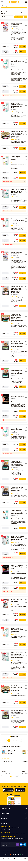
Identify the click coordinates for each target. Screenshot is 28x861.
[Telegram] (24, 844)
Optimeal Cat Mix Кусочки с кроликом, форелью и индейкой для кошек (17, 191)
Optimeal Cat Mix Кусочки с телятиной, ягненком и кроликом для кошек (17, 538)
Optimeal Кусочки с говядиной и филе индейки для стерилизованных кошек (17, 105)
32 (19, 740)
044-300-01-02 (5, 832)
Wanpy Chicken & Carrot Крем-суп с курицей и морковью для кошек (12, 753)
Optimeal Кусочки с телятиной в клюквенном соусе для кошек (17, 220)
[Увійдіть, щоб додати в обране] (26, 23)
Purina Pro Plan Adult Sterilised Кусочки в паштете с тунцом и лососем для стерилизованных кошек (17, 317)
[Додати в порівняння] (26, 26)
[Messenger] (21, 844)
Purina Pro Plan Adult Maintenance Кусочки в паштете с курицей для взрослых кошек (17, 688)
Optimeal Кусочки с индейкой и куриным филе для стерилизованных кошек (17, 62)
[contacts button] (26, 2)
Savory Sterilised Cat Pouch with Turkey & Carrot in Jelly (17, 395)
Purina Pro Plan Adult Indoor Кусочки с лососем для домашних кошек (17, 489)
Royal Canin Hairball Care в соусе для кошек (17, 600)
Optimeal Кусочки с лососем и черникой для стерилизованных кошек (17, 512)
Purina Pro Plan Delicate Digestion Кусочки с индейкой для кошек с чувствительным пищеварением (17, 289)
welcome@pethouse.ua (8, 836)
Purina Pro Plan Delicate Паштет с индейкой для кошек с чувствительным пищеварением (17, 134)
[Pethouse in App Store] (20, 790)
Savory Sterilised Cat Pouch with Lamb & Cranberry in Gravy (17, 567)
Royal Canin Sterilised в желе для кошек (16, 253)
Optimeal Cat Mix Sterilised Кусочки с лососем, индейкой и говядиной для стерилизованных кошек (17, 655)
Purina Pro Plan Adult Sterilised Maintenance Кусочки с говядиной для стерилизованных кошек (17, 371)
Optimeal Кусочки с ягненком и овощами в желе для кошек (16, 429)
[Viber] (17, 844)
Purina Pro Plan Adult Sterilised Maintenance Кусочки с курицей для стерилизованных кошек (17, 463)
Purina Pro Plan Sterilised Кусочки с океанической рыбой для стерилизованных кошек (17, 344)
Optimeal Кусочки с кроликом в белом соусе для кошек (17, 158)
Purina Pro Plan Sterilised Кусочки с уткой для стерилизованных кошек (17, 712)
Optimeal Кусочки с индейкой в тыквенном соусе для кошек (17, 630)
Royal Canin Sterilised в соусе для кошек (16, 24)
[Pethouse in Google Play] (8, 790)
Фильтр (21, 16)
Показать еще (14, 736)
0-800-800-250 (5, 826)
